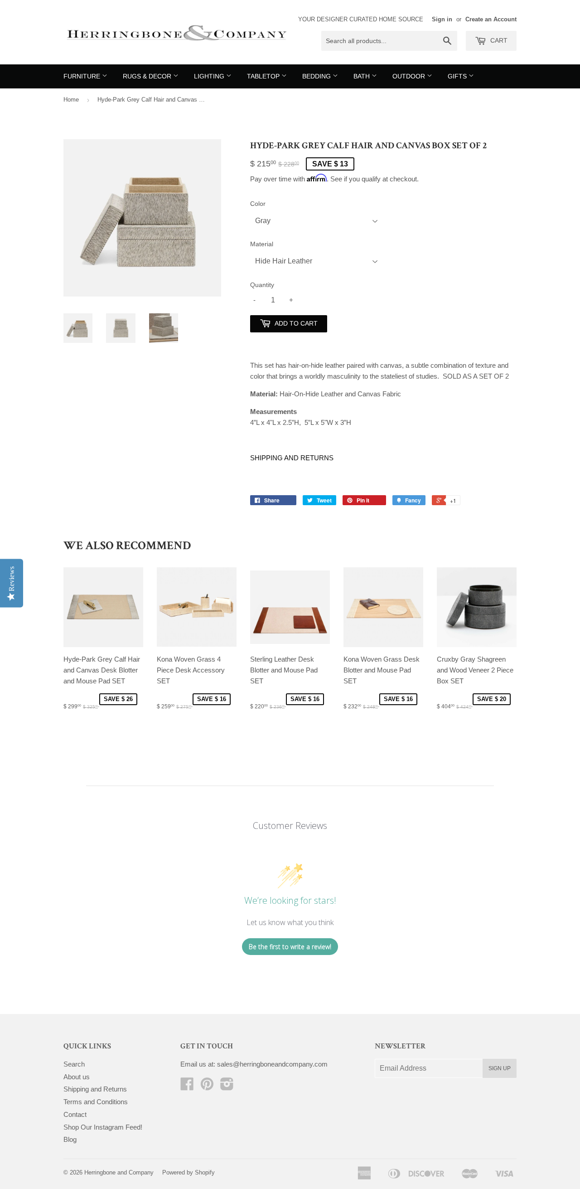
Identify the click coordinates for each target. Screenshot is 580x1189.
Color (258, 203)
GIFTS (458, 76)
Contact (75, 1114)
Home (71, 99)
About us (76, 1077)
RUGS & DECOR (148, 76)
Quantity (262, 284)
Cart (498, 40)
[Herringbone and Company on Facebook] (187, 1087)
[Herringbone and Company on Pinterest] (207, 1087)
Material (261, 244)
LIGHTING (210, 76)
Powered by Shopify (188, 1172)
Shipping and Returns (95, 1089)
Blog (70, 1139)
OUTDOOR (409, 76)
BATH (362, 76)
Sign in (442, 19)
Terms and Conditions (95, 1102)
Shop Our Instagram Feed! (102, 1127)
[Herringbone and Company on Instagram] (227, 1087)
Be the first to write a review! (290, 946)
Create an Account (491, 19)
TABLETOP (264, 76)
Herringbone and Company (119, 1172)
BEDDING (317, 76)
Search (74, 1064)
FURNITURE (82, 76)
